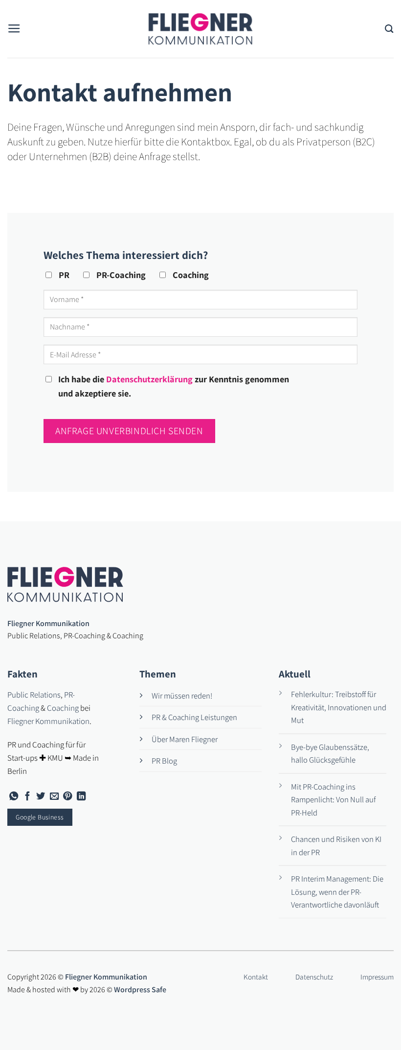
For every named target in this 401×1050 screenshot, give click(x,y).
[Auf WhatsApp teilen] (13, 797)
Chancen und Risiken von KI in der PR (336, 846)
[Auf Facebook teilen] (27, 797)
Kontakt (256, 976)
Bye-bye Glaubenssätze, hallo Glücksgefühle (330, 754)
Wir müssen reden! (182, 695)
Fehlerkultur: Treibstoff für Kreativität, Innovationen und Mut (338, 707)
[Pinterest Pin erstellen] (67, 797)
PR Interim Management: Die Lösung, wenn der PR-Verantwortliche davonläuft (337, 891)
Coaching (63, 707)
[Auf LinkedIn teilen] (81, 797)
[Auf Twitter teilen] (40, 797)
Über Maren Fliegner (185, 739)
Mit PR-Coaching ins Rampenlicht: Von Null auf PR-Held (333, 799)
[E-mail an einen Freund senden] (54, 797)
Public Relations (34, 694)
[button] (14, 29)
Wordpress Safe (140, 989)
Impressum (377, 976)
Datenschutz (314, 976)
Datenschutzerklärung (149, 379)
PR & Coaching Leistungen (194, 717)
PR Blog (164, 760)
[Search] (389, 29)
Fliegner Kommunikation (48, 721)
